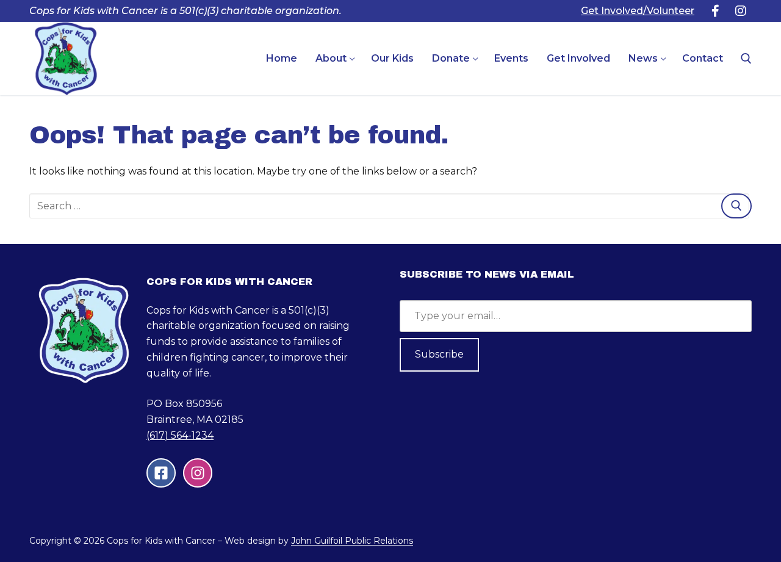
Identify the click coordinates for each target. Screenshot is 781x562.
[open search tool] (746, 58)
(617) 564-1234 (180, 435)
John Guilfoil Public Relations (352, 540)
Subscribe (439, 354)
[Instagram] (741, 11)
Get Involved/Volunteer (637, 10)
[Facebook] (715, 11)
